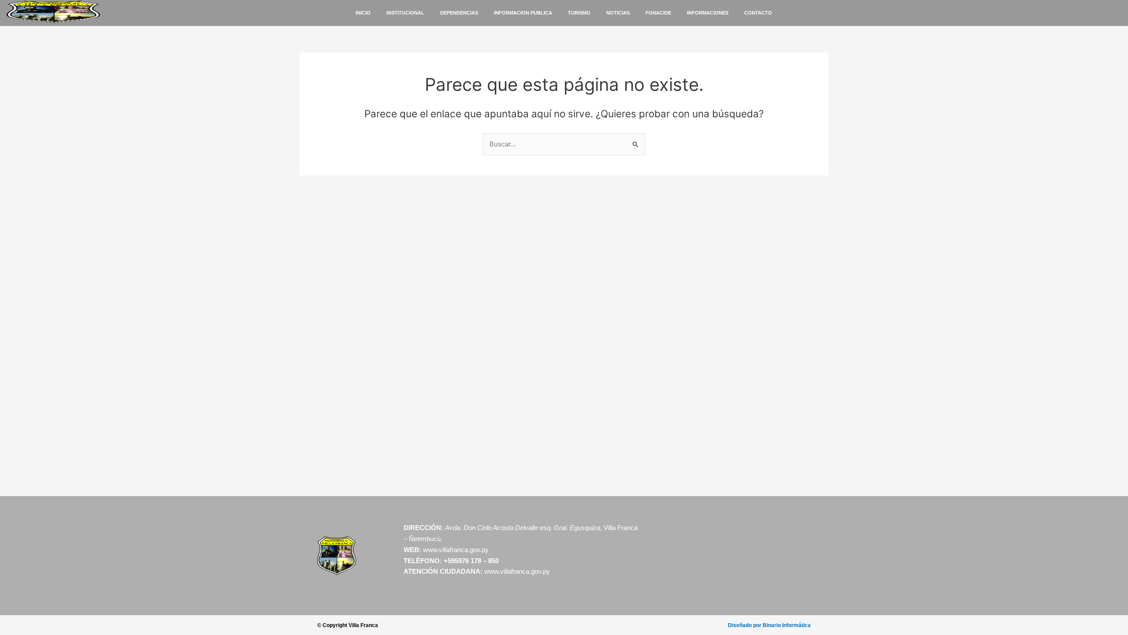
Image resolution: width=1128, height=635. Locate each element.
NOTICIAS (618, 12)
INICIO (363, 12)
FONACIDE (658, 12)
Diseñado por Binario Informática (769, 625)
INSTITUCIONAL (405, 12)
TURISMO (579, 12)
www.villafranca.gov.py (456, 549)
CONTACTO (758, 12)
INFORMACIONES (707, 12)
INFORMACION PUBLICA (523, 12)
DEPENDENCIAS (459, 12)
